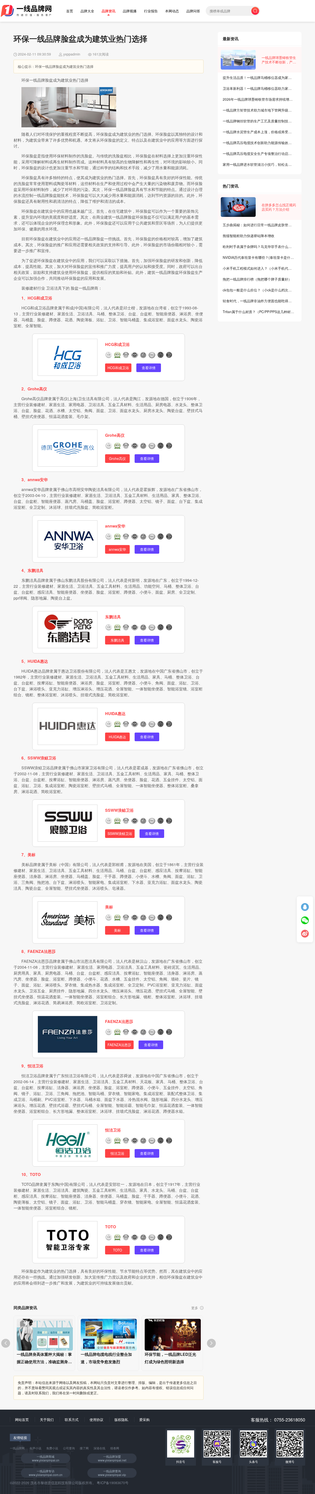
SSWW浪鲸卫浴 (119, 810)
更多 (195, 1307)
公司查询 (69, 1448)
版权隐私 (121, 1419)
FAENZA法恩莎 (119, 1021)
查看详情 (149, 367)
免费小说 (52, 1448)
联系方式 (72, 1419)
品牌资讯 (108, 11)
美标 (109, 907)
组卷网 (114, 1448)
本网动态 (172, 11)
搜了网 (84, 1448)
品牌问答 (193, 11)
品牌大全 (87, 11)
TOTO (110, 1226)
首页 (69, 11)
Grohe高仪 (115, 435)
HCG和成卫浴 (117, 344)
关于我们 (47, 1419)
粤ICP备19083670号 (112, 1482)
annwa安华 (115, 526)
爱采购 (144, 1419)
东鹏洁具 (113, 617)
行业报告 (151, 11)
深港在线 (99, 1448)
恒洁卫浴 (113, 1130)
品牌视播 (130, 11)
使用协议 (96, 1419)
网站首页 (22, 1419)
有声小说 (35, 1448)
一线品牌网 (17, 1448)
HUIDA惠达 (115, 713)
